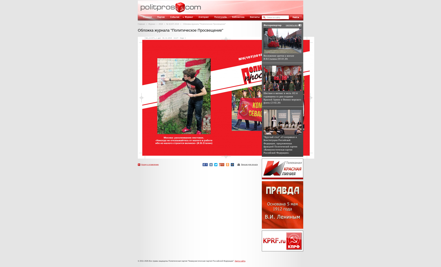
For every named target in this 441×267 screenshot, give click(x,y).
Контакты (255, 17)
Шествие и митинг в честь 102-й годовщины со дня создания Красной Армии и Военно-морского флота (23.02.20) (282, 97)
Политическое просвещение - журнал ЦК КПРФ (180, 9)
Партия (161, 17)
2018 (161, 24)
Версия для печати (249, 164)
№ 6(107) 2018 (172, 24)
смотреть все (292, 25)
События (174, 17)
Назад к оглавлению (150, 164)
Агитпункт (203, 17)
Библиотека (238, 17)
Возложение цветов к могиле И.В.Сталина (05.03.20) (279, 57)
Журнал (189, 17)
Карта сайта (240, 261)
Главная (147, 17)
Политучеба (220, 17)
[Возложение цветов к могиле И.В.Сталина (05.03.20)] (282, 40)
